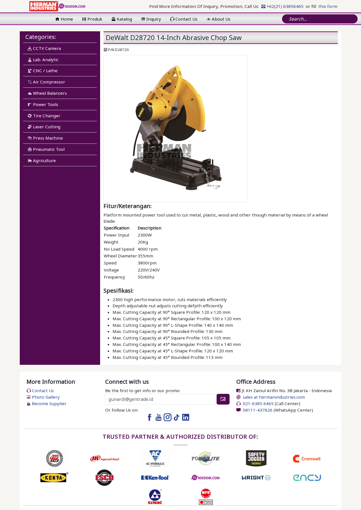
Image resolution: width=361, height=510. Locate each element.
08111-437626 (257, 410)
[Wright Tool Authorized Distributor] (256, 477)
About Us (220, 19)
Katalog (124, 19)
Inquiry (153, 19)
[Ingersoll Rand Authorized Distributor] (104, 458)
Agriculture (44, 160)
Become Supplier (49, 403)
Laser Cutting (46, 126)
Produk (94, 19)
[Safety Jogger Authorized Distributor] (256, 458)
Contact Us (185, 19)
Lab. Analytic (45, 59)
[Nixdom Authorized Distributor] (205, 477)
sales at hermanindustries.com (274, 397)
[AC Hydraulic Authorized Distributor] (155, 458)
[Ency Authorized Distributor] (307, 477)
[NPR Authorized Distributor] (205, 496)
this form (327, 6)
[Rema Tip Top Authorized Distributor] (54, 458)
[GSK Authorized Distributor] (155, 496)
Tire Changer (46, 115)
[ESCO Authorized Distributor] (104, 477)
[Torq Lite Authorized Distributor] (205, 458)
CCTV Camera (46, 48)
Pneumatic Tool (48, 149)
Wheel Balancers (49, 93)
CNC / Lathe (45, 70)
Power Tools (45, 104)
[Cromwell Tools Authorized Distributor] (307, 458)
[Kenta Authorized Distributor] (54, 477)
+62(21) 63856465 (284, 6)
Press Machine (47, 138)
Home (66, 19)
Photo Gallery (45, 397)
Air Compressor (48, 82)
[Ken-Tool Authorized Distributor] (155, 477)
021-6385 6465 (258, 403)
